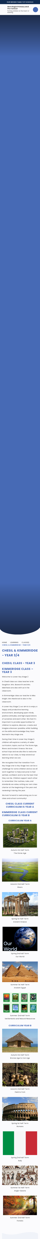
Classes (25, 642)
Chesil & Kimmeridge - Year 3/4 (16, 645)
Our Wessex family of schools (20, 2)
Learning (14, 642)
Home (4, 642)
